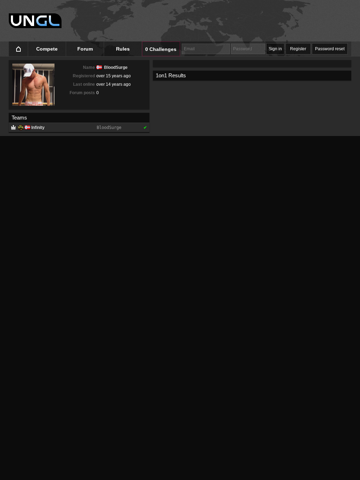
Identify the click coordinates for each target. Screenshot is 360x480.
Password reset (330, 48)
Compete (47, 49)
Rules (123, 49)
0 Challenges (160, 49)
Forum (85, 49)
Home (18, 49)
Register (298, 48)
